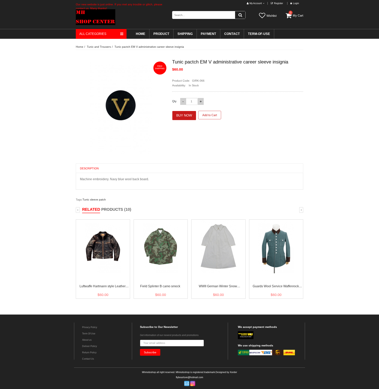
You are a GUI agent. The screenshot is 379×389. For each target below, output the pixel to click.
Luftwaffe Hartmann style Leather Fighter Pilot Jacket (103, 287)
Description (89, 168)
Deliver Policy (89, 346)
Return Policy (89, 352)
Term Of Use (88, 333)
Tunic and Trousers (99, 46)
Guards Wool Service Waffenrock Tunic (276, 287)
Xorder (233, 372)
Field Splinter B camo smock (160, 286)
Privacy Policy (89, 327)
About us (87, 340)
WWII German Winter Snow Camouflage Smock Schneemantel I (218, 287)
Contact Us (88, 358)
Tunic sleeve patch (94, 199)
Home (79, 46)
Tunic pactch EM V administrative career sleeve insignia (149, 46)
